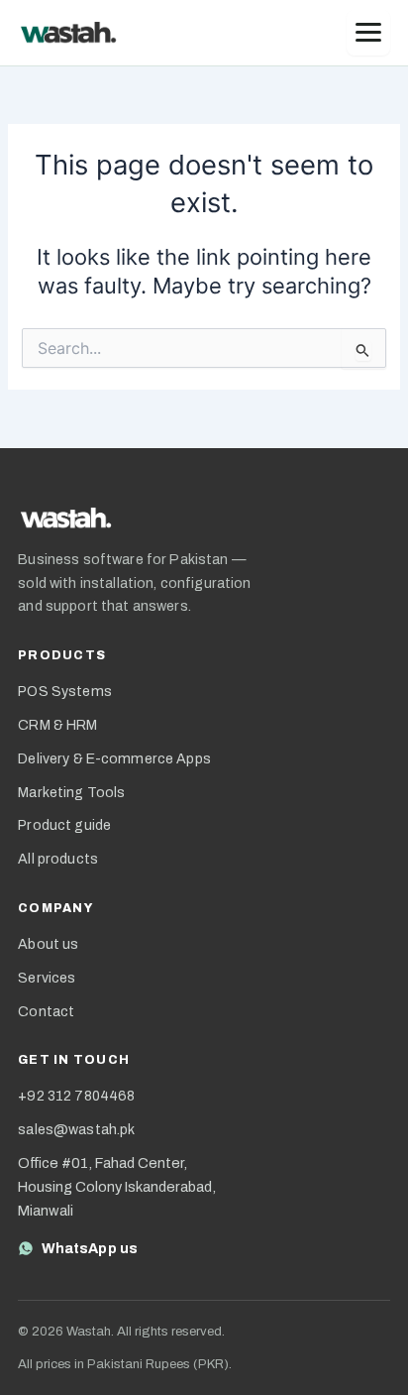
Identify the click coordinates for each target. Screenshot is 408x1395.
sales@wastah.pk (76, 1129)
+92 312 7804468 (76, 1096)
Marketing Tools (71, 792)
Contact (46, 1011)
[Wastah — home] (68, 33)
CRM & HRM (57, 725)
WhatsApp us (90, 1248)
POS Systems (65, 691)
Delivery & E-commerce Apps (114, 759)
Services (46, 978)
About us (48, 944)
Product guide (64, 825)
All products (58, 859)
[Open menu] (368, 33)
